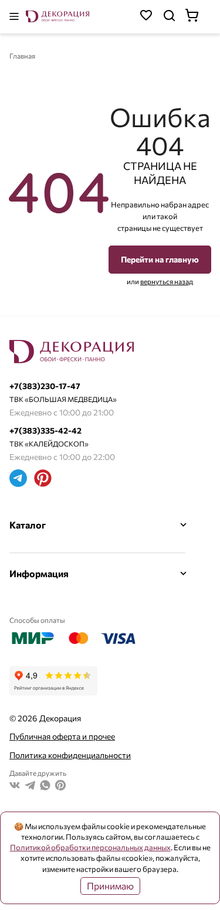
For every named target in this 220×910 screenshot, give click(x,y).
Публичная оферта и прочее (62, 736)
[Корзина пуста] (198, 16)
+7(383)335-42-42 (45, 430)
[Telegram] (18, 479)
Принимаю (110, 885)
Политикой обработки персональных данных (90, 847)
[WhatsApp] (45, 786)
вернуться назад (166, 281)
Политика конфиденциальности (70, 755)
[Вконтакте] (14, 786)
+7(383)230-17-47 (44, 386)
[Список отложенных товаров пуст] (146, 16)
